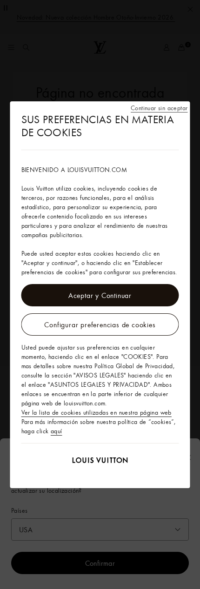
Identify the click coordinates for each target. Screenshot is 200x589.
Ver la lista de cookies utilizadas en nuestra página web (96, 412)
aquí (56, 431)
